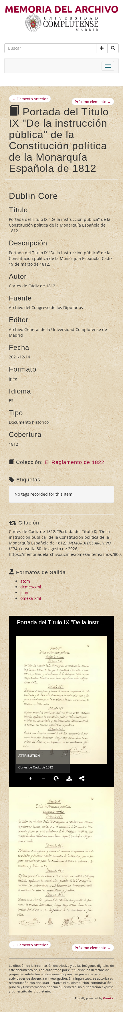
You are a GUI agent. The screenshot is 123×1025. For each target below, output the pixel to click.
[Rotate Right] (38, 631)
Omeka (108, 998)
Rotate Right (56, 778)
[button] (102, 48)
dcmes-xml (30, 587)
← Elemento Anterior (30, 98)
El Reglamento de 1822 (74, 462)
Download (69, 778)
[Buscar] (113, 48)
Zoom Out (43, 778)
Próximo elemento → (93, 101)
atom (25, 581)
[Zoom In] (18, 631)
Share (82, 778)
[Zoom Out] (28, 631)
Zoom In (30, 778)
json (24, 592)
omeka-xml (30, 598)
